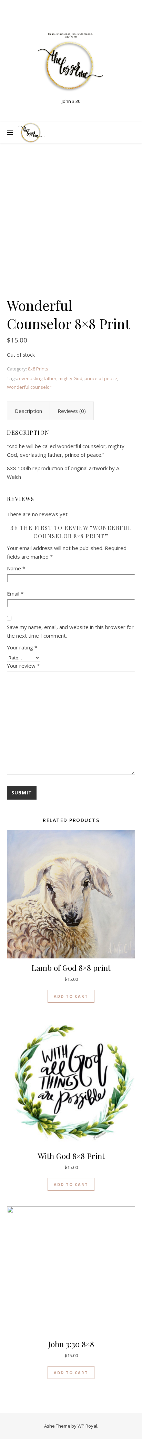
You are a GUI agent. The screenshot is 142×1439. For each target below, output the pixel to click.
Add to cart (71, 996)
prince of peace (100, 378)
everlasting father (38, 378)
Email (15, 593)
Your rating (22, 647)
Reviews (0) (72, 410)
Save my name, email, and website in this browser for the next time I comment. (70, 631)
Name (16, 568)
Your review (23, 665)
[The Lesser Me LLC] (71, 62)
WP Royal (87, 1426)
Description (28, 410)
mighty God (70, 378)
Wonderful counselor (29, 387)
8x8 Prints (38, 369)
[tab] (28, 411)
